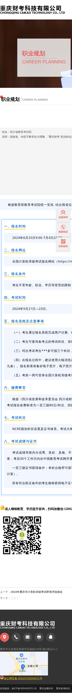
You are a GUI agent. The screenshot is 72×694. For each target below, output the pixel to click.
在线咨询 (63, 217)
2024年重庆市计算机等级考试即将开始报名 (37, 591)
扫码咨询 (63, 246)
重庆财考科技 (63, 688)
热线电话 (63, 231)
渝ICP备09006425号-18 (24, 688)
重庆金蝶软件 (46, 688)
